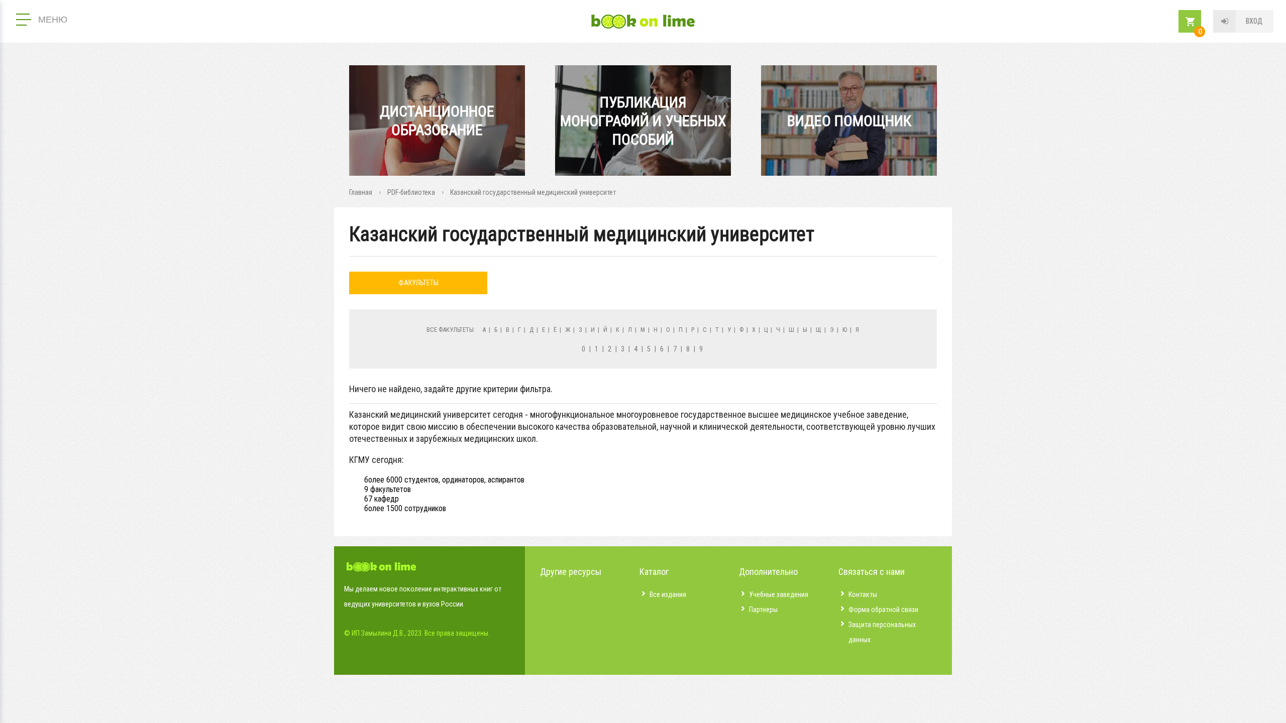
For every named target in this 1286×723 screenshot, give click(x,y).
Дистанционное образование (437, 120)
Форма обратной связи (883, 610)
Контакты (862, 594)
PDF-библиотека (411, 192)
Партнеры (763, 610)
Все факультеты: (450, 329)
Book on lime (643, 22)
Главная (360, 192)
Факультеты (418, 283)
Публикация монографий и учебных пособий (643, 120)
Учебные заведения (778, 594)
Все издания (668, 594)
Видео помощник (849, 121)
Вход (1254, 21)
